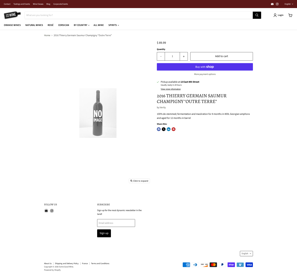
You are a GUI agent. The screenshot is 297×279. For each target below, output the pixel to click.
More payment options (205, 74)
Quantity (161, 49)
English (288, 4)
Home (47, 35)
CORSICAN (63, 25)
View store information (171, 89)
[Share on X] (164, 129)
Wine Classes (38, 4)
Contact (7, 4)
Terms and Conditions (100, 263)
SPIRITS (112, 25)
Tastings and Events (21, 4)
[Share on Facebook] (159, 129)
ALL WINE (99, 25)
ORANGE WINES (12, 25)
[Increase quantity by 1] (184, 56)
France (85, 263)
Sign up (104, 233)
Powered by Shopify (52, 270)
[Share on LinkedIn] (168, 129)
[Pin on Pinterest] (173, 129)
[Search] (257, 15)
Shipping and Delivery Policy (67, 263)
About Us (48, 263)
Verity (163, 107)
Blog (48, 4)
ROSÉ (51, 25)
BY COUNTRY (81, 25)
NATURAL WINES (34, 25)
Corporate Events (60, 4)
